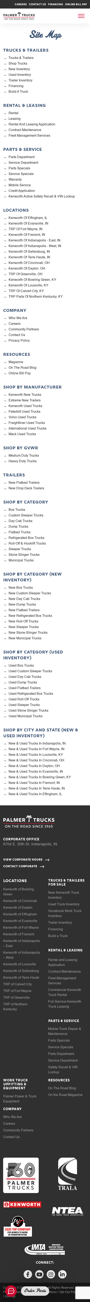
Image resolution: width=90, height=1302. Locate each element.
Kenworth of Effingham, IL (28, 218)
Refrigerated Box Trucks (26, 538)
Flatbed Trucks (20, 532)
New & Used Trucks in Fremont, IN (34, 783)
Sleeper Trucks (20, 549)
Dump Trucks (18, 527)
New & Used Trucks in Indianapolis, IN (37, 743)
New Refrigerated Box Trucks (30, 616)
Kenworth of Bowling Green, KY (32, 280)
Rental (13, 113)
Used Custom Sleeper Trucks (30, 671)
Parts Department (22, 157)
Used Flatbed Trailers (25, 688)
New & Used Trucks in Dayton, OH (34, 766)
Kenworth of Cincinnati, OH (29, 263)
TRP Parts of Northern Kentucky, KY (36, 297)
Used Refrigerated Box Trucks (31, 694)
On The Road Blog (22, 368)
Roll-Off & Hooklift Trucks (27, 543)
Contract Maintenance (25, 130)
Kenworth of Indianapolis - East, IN (34, 240)
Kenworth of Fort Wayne (21, 928)
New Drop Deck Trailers (26, 488)
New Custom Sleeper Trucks (30, 593)
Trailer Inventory (20, 80)
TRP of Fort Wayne (17, 991)
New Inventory (19, 69)
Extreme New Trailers (25, 400)
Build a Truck (18, 92)
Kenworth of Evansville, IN (28, 223)
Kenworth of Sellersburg (21, 971)
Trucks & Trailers (21, 58)
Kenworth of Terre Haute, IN (29, 257)
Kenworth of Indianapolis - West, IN (35, 246)
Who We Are (18, 318)
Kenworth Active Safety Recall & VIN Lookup (42, 196)
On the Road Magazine (65, 1095)
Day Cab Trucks (20, 521)
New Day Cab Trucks (24, 599)
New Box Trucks (21, 588)
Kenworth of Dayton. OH (27, 268)
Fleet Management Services (29, 135)
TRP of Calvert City (17, 984)
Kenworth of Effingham (20, 914)
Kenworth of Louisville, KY (28, 285)
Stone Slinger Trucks (24, 555)
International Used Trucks (27, 428)
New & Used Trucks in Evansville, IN (36, 771)
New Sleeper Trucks (24, 627)
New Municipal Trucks (25, 638)
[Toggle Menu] (81, 16)
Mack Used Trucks (22, 434)
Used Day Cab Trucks (25, 677)
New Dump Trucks (22, 604)
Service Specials (21, 174)
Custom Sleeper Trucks (26, 515)
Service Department (23, 163)
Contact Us (37, 4)
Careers (21, 4)
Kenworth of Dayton (17, 908)
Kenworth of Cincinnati (20, 901)
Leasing (15, 119)
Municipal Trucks (21, 560)
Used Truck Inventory (64, 904)
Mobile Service (20, 185)
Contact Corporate (20, 866)
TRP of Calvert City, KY (26, 291)
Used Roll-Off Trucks (24, 699)
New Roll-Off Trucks (23, 621)
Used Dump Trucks (23, 682)
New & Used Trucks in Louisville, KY (36, 755)
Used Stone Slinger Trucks (28, 710)
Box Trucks (17, 510)
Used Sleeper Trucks (24, 705)
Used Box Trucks (21, 665)
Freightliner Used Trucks (27, 423)
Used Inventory (20, 75)
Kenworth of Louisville (19, 964)
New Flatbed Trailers (24, 483)
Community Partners (24, 329)
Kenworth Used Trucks (25, 406)
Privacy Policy (19, 340)
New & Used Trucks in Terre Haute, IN (37, 788)
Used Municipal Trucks (25, 716)
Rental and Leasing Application (32, 124)
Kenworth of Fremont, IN (27, 235)
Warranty (15, 179)
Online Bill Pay (76, 4)
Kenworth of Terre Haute (21, 978)
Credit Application (22, 191)
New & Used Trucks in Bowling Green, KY (40, 777)
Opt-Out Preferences (73, 1292)
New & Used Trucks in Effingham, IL (35, 794)
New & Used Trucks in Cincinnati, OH (36, 760)
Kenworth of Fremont (18, 934)
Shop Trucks (18, 63)
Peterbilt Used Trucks (24, 412)
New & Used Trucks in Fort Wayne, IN (36, 749)
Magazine (16, 362)
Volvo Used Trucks (22, 417)
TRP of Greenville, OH (25, 274)
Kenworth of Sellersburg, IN (29, 252)
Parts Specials (19, 168)
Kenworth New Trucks (25, 395)
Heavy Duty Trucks (23, 461)
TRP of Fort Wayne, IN (25, 229)
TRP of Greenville (16, 998)
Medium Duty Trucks (24, 455)
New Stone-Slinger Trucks (28, 633)
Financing (55, 4)
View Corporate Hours (23, 860)
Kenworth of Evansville (20, 921)
